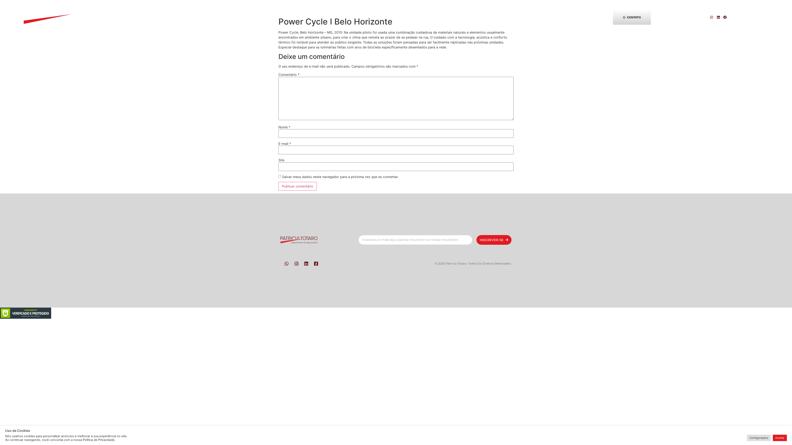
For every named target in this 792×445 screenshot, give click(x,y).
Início (134, 17)
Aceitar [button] (779, 437)
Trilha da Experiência (459, 17)
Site (281, 160)
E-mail (284, 143)
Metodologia (291, 17)
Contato (373, 17)
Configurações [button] (759, 437)
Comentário (288, 74)
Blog (543, 17)
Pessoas (210, 17)
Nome (284, 127)
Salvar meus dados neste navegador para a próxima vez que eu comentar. (340, 176)
